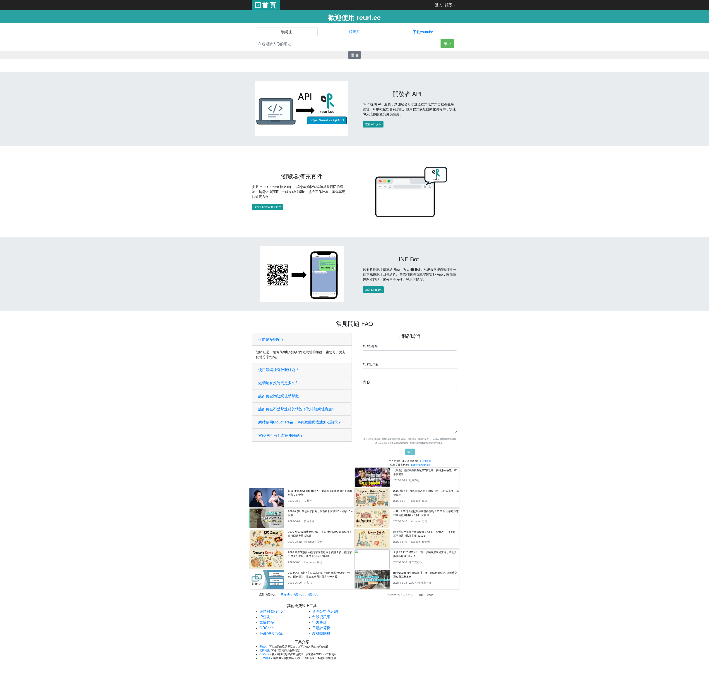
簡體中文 (312, 594)
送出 (409, 452)
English (285, 594)
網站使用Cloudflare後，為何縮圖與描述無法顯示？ (299, 422)
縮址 (447, 43)
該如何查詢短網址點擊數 (278, 395)
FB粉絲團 (425, 461)
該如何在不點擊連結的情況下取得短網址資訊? (296, 408)
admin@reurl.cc (420, 464)
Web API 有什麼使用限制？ (280, 435)
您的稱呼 (370, 346)
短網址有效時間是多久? (277, 382)
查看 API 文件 (373, 124)
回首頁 (266, 4)
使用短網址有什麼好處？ (278, 369)
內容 (366, 382)
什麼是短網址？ (271, 339)
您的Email (371, 364)
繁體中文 (298, 594)
